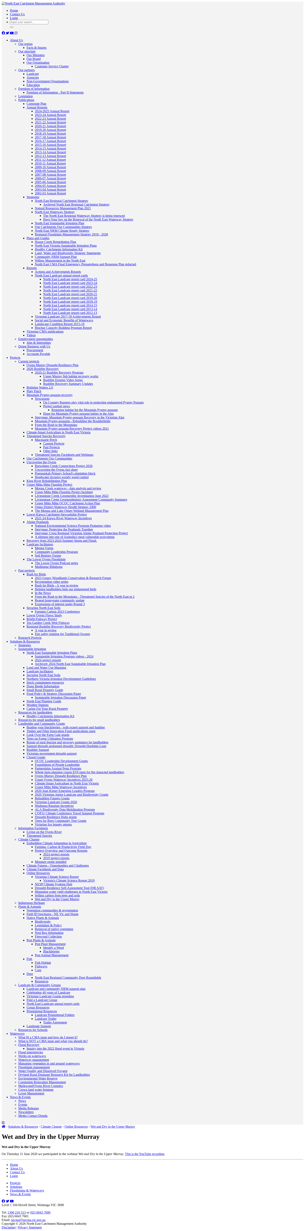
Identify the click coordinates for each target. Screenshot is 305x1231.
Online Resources (38, 873)
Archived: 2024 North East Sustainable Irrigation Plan (70, 664)
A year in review (46, 630)
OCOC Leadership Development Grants (61, 761)
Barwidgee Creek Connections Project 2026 (64, 466)
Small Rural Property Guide (45, 690)
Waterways (17, 1033)
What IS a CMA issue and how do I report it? (48, 1037)
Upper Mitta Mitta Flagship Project (49, 484)
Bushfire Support (38, 750)
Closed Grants (36, 757)
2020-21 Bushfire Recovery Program (59, 372)
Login (14, 18)
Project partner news (56, 406)
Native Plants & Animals (43, 918)
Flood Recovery (28, 1045)
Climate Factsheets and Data (45, 869)
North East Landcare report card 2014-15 (70, 305)
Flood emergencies (30, 1052)
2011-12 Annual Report (50, 159)
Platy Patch (34, 391)
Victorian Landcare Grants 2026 (56, 802)
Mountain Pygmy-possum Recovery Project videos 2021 (72, 428)
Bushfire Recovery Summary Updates (68, 384)
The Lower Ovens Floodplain (46, 559)
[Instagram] (16, 33)
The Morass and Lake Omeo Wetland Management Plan (72, 510)
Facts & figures (36, 47)
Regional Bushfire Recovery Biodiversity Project (59, 626)
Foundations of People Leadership (57, 764)
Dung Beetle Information (43, 686)
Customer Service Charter (52, 66)
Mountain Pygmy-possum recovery (50, 395)
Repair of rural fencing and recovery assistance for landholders (67, 742)
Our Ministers (36, 55)
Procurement (35, 350)
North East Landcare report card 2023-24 (70, 283)
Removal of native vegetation (54, 929)
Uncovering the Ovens (41, 462)
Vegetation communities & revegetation (52, 910)
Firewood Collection (48, 936)
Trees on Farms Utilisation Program (50, 738)
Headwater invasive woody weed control (62, 477)
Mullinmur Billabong (48, 567)
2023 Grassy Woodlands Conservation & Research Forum (73, 578)
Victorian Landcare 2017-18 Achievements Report (68, 316)
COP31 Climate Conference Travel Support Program (69, 813)
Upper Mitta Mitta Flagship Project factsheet (64, 492)
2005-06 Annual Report (50, 182)
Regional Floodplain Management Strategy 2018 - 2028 (71, 234)
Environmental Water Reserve (37, 1078)
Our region (25, 44)
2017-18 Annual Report (50, 137)
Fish (29, 959)
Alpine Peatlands (38, 522)
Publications (26, 100)
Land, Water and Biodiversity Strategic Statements (68, 253)
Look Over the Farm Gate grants (48, 735)
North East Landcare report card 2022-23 (70, 286)
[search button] (11, 27)
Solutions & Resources (25, 641)
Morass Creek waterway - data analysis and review (68, 488)
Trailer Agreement (55, 1022)
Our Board (34, 59)
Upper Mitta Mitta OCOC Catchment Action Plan (67, 503)
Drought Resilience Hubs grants (56, 817)
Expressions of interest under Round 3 (60, 604)
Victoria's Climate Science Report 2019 (69, 880)
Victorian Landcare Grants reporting (50, 996)
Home (14, 10)
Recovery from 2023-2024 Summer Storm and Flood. (62, 540)
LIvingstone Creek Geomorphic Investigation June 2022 (72, 496)
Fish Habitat (43, 962)
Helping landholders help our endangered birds (65, 589)
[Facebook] (4, 33)
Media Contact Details (33, 1116)
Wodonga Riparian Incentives (54, 806)
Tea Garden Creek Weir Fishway (48, 623)
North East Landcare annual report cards (61, 275)
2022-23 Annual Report (50, 118)
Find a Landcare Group (42, 1000)
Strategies (33, 197)
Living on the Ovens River (44, 832)
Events (22, 1104)
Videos (31, 335)
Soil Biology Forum (48, 555)
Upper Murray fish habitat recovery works (70, 376)
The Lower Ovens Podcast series (56, 563)
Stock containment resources (45, 682)
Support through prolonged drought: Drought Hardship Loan (66, 746)
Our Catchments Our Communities (49, 458)
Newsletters (26, 1112)
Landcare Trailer (45, 1018)
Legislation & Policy (48, 925)
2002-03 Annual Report (50, 193)
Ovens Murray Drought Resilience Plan (52, 365)
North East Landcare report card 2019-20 (70, 298)
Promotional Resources (42, 1011)
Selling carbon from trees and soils (57, 895)
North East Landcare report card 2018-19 (70, 301)
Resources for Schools (33, 1030)
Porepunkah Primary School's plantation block (65, 473)
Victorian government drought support (52, 753)
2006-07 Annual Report (50, 178)
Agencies (33, 77)
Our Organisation (38, 62)
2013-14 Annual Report (50, 152)
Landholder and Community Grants (41, 723)
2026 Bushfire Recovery (43, 369)
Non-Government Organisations (48, 81)
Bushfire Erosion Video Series (63, 380)
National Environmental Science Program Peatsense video (73, 525)
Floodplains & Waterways (27, 1190)
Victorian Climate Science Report (57, 876)
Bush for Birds (36, 574)
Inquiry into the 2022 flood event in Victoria (55, 1048)
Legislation (25, 96)
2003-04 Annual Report (50, 189)
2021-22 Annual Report (50, 122)
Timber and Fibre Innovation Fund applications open (61, 731)
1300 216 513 (16, 1212)
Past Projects (51, 447)
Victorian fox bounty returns (53, 824)
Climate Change (28, 839)
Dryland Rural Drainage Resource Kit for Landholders (54, 1074)
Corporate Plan (36, 103)
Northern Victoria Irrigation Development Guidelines (61, 679)
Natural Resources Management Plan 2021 (63, 208)
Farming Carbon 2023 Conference (57, 611)
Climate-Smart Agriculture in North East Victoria (58, 432)
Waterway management (33, 1059)
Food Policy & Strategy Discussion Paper (54, 693)
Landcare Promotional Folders (54, 1015)
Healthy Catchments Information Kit (59, 249)
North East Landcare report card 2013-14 (70, 309)
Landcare (33, 74)
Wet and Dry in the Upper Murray (57, 899)
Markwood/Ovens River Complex (40, 1086)
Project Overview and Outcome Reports (61, 850)
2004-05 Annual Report (50, 186)
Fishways (41, 966)
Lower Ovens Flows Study (44, 615)
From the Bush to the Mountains (56, 425)
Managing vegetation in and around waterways (49, 1063)
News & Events (20, 1097)
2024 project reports (48, 660)
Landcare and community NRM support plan (56, 989)
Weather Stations (38, 705)
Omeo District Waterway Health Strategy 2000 (65, 507)
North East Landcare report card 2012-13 (70, 313)
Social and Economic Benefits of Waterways (64, 320)
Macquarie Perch (46, 440)
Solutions (16, 1186)
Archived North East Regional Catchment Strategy (76, 204)
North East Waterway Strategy (55, 212)
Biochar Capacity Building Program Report (63, 327)
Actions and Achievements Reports (58, 271)
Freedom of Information (34, 88)
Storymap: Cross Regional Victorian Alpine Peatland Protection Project (81, 533)
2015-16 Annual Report (50, 144)
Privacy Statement (30, 1227)
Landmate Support (39, 1026)
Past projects (26, 570)
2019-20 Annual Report (50, 130)
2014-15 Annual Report (50, 148)
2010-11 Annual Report (50, 163)
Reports (32, 268)
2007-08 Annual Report (50, 174)
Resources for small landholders (39, 720)
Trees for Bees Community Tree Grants (60, 820)
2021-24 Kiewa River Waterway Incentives (63, 518)
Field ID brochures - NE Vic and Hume (52, 914)
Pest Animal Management (51, 955)
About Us (16, 40)
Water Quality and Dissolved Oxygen (42, 1071)
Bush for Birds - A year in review (56, 585)
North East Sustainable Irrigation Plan (59, 223)
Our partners (26, 70)
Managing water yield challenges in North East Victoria (71, 891)
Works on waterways (32, 1056)
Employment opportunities (35, 339)
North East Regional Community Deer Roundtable (68, 977)
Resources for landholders (35, 712)
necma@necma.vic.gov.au (28, 1220)
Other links (50, 451)
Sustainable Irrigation (32, 649)
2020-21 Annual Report (50, 126)
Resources (41, 981)
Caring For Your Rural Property (47, 708)
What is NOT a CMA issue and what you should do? (53, 1041)
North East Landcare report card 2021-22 (70, 290)
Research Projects (29, 637)
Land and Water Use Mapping (46, 667)
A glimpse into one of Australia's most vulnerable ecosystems (75, 537)
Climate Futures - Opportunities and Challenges (58, 865)
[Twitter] (8, 33)
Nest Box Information (49, 933)
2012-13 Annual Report (50, 156)
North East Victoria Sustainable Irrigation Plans (66, 245)
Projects (15, 357)
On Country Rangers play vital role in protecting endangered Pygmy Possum (93, 402)
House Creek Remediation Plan (55, 242)
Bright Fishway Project (42, 619)
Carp (38, 970)
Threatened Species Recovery (46, 436)
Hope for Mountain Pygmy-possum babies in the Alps (78, 413)
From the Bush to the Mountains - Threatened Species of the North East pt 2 (84, 596)
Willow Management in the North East (60, 260)
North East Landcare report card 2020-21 (70, 294)
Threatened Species (39, 835)
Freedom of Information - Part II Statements (55, 92)
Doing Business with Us (34, 346)
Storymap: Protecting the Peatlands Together (64, 529)
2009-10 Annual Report (50, 167)
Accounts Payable (38, 354)
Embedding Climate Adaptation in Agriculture (57, 843)
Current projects (28, 361)
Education (33, 85)
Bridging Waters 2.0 (40, 387)
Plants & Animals (29, 906)
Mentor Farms (44, 548)
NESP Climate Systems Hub (53, 884)
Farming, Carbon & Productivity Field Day (63, 847)
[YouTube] (12, 33)
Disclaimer (9, 1227)
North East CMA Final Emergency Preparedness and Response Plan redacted (85, 264)
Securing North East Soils (43, 608)
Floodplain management (34, 1067)
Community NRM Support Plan (56, 257)
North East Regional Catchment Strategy (61, 201)
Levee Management (31, 1093)
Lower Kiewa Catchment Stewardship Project (57, 514)
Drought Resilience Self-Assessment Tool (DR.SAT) (69, 888)
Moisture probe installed (50, 862)
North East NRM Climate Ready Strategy (62, 230)
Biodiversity (43, 921)
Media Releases (28, 1108)
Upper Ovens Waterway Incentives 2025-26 (64, 779)
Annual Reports (37, 107)
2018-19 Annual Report (50, 133)
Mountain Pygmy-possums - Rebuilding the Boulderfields (72, 421)
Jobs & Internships (39, 342)
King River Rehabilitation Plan (47, 481)
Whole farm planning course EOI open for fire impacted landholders (79, 772)
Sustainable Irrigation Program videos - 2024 (64, 656)
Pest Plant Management (50, 944)
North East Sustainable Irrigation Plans (52, 652)
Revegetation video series (51, 581)
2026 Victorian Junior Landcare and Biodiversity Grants (71, 794)
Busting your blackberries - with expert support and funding (66, 727)
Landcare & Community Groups (39, 985)
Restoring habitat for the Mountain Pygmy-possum (84, 410)
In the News (43, 593)
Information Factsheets (33, 828)
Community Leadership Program (56, 552)
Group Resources (38, 1007)
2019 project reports (56, 858)
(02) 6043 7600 (40, 1212)
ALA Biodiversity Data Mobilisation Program (65, 809)
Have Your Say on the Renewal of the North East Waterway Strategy (88, 219)
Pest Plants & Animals (41, 940)
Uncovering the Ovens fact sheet (56, 469)
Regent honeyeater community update (59, 600)
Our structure (26, 51)
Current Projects (53, 443)
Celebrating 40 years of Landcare (48, 992)
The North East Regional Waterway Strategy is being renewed (84, 215)
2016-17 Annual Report (50, 141)
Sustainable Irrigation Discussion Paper (60, 697)
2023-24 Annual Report (50, 115)
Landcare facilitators (40, 544)
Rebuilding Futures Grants (52, 798)
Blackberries (51, 951)
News (22, 1101)
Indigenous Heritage (31, 903)
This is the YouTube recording (144, 1154)
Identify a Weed (53, 947)
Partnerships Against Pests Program (58, 768)
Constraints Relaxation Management (42, 1082)
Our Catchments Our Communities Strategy (63, 227)
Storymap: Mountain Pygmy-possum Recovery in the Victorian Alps (79, 417)
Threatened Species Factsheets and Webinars (64, 454)
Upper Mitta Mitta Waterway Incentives (61, 787)
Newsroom (42, 398)
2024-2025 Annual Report (52, 111)
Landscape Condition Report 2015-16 (59, 324)
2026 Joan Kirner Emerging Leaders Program (65, 791)
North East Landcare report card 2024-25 (70, 279)
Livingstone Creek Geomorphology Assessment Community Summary (81, 499)
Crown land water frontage (36, 1089)
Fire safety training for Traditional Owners (62, 634)
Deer (30, 974)
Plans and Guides (38, 238)
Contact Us (17, 14)
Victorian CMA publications (45, 331)
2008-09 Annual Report (50, 171)
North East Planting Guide (44, 701)
